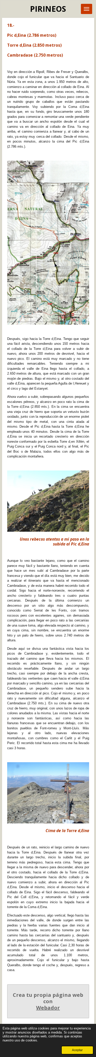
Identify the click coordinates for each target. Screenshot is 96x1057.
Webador (48, 1007)
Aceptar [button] (77, 1050)
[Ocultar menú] (86, 9)
